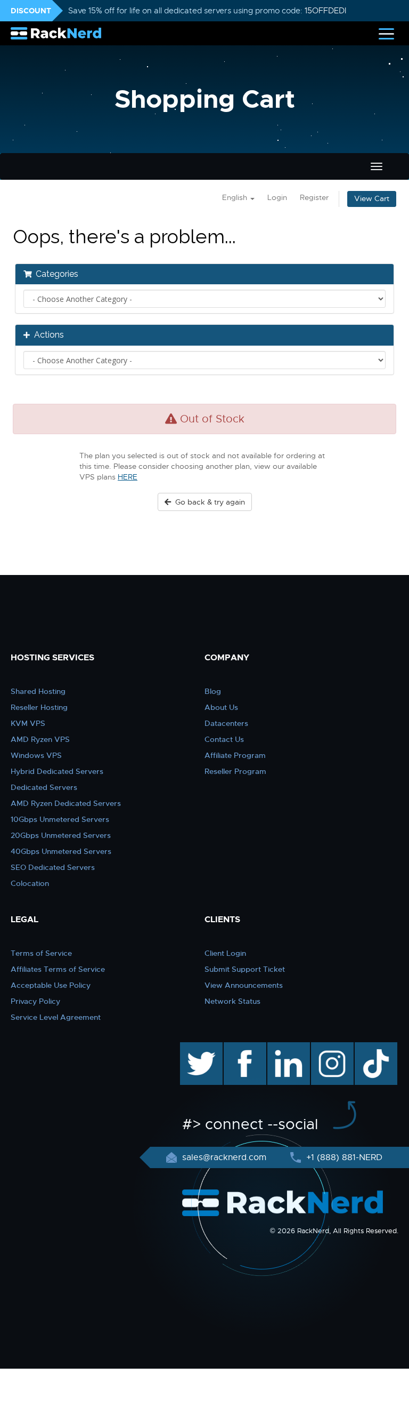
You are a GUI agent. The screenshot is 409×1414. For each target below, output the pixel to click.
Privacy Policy (35, 1001)
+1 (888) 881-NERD (343, 1157)
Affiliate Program (235, 755)
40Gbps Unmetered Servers (61, 851)
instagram (331, 1047)
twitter (193, 1047)
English (235, 197)
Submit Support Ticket (244, 969)
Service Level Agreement (56, 1017)
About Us (221, 707)
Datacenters (226, 723)
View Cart (371, 198)
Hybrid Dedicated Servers (57, 771)
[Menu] (386, 33)
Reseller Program (235, 771)
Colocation (30, 883)
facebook (243, 1047)
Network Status (232, 1001)
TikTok (368, 1047)
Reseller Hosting (39, 707)
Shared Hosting (38, 691)
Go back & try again (208, 502)
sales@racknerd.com (224, 1157)
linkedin (283, 1047)
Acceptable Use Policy (51, 985)
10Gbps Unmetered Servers (60, 819)
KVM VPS (28, 723)
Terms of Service (41, 953)
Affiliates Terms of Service (58, 969)
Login (277, 197)
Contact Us (224, 739)
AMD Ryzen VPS (40, 739)
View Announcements (243, 985)
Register (314, 197)
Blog (212, 691)
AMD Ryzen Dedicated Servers (66, 803)
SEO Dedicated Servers (53, 867)
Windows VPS (36, 755)
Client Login (225, 953)
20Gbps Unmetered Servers (61, 835)
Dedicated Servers (44, 787)
